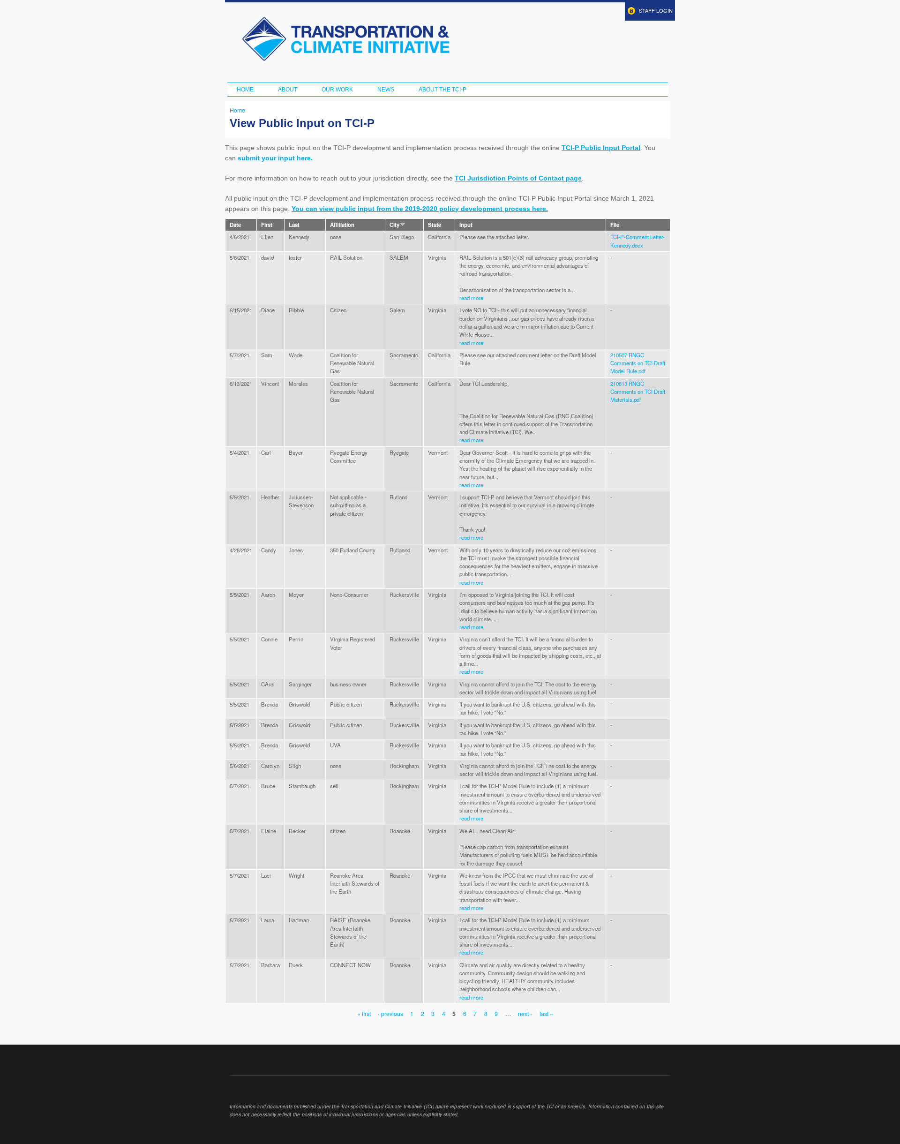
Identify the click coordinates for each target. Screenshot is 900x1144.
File (614, 225)
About (287, 89)
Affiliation (342, 225)
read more (471, 297)
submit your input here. (275, 158)
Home (245, 89)
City (394, 225)
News (385, 89)
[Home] (345, 38)
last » (546, 1013)
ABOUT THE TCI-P (442, 89)
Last (294, 225)
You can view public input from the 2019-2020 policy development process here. (420, 208)
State (434, 225)
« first (364, 1013)
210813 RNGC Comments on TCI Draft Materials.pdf (637, 392)
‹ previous (390, 1013)
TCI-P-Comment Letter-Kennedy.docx (637, 240)
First (266, 225)
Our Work (337, 89)
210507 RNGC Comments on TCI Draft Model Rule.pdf (637, 363)
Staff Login (656, 10)
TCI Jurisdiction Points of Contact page (518, 178)
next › (525, 1013)
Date (235, 225)
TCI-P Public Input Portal (601, 147)
